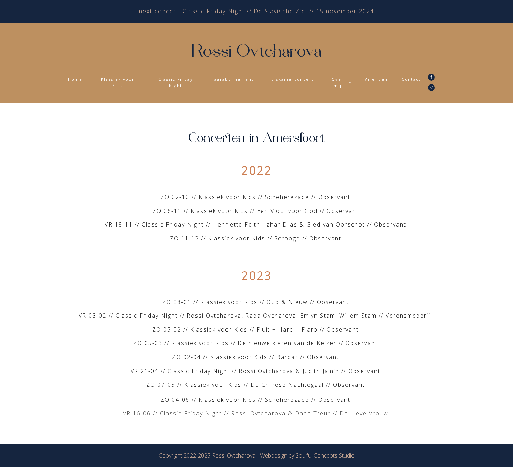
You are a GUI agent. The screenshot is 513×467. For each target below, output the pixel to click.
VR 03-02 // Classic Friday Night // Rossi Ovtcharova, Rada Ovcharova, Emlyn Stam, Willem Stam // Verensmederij (256, 315)
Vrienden (376, 79)
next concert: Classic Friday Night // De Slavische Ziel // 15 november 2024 (256, 11)
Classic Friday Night (175, 82)
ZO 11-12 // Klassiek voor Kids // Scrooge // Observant (256, 238)
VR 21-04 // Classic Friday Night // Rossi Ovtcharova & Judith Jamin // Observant (256, 371)
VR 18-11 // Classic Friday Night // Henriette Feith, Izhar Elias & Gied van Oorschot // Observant (256, 224)
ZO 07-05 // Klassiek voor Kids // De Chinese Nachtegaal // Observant (256, 384)
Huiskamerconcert (291, 79)
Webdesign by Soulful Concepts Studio (307, 455)
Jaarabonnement (233, 79)
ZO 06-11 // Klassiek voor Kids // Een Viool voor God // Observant (257, 211)
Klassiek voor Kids (117, 82)
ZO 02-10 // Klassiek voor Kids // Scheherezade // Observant (256, 197)
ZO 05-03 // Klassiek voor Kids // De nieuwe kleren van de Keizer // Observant (256, 343)
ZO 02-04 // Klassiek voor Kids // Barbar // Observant (256, 357)
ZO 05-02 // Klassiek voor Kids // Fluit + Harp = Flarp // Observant (256, 329)
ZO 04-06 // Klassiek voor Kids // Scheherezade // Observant (256, 399)
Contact (411, 79)
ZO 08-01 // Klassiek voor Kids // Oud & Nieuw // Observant (256, 302)
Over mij (338, 82)
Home (75, 79)
